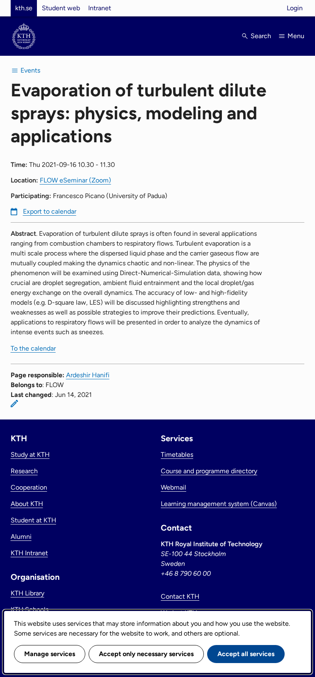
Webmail (173, 487)
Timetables (177, 454)
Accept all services (245, 654)
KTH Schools (29, 609)
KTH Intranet (29, 553)
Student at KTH (33, 520)
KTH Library (27, 593)
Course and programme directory (209, 471)
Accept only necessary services (146, 654)
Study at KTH (30, 454)
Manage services (49, 654)
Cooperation (29, 487)
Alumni (21, 536)
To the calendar (33, 348)
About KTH (27, 504)
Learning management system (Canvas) (219, 504)
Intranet (99, 8)
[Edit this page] (14, 403)
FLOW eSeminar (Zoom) (75, 180)
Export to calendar (49, 211)
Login (295, 8)
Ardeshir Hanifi (88, 375)
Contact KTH (180, 596)
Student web (61, 8)
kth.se (23, 8)
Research (24, 471)
